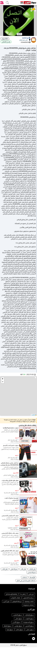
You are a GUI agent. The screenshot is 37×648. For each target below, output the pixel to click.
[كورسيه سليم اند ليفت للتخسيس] (28, 512)
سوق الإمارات (29, 615)
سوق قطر (19, 629)
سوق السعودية (28, 622)
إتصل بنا (23, 594)
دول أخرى (6, 601)
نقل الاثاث (32, 569)
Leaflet (33, 415)
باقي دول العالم (24, 40)
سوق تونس (18, 626)
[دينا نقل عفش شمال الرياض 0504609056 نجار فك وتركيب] (28, 477)
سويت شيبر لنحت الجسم (11, 445)
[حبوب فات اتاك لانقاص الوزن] (28, 565)
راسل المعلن (6, 42)
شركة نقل (14, 569)
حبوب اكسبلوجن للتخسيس (10, 515)
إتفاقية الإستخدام (11, 594)
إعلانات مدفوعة (28, 605)
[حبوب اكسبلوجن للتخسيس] (28, 530)
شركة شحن (32, 572)
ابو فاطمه (25, 38)
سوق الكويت (29, 618)
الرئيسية (32, 577)
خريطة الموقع (17, 601)
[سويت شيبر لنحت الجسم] (28, 460)
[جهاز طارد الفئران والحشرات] (28, 495)
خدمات (24, 577)
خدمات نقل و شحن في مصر (26, 580)
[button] (2, 378)
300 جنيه (5, 39)
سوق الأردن (16, 622)
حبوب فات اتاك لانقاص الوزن (10, 550)
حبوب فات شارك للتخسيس (10, 533)
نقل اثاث (23, 569)
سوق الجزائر (7, 626)
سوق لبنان (18, 618)
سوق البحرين (29, 626)
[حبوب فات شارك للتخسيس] (28, 547)
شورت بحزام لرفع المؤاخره (11, 428)
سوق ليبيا (10, 629)
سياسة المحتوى (28, 598)
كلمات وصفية (29, 601)
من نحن (31, 594)
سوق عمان (30, 629)
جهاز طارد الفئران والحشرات (10, 480)
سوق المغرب (17, 615)
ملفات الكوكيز (15, 598)
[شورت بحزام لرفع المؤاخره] (28, 442)
